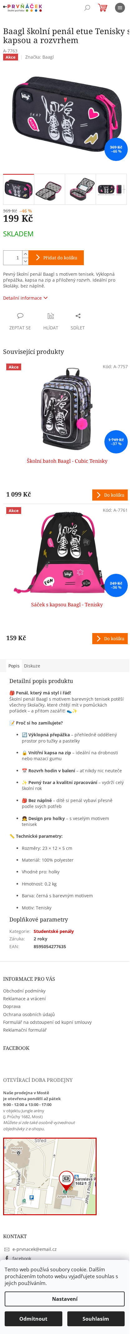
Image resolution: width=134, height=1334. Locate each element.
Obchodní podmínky (24, 991)
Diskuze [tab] (32, 666)
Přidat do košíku (60, 258)
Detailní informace (22, 298)
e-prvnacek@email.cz (34, 1249)
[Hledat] (87, 8)
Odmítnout (33, 1318)
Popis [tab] (14, 666)
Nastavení (65, 1299)
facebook (21, 1258)
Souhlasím (96, 1318)
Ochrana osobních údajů (29, 1014)
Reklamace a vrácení (24, 999)
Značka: (39, 57)
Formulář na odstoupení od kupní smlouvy (47, 1022)
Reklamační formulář (25, 1030)
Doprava (12, 1006)
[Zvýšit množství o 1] (25, 254)
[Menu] (120, 8)
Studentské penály (54, 931)
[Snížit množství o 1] (25, 261)
